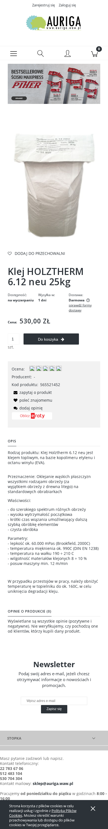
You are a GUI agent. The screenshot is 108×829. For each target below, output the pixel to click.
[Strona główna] (54, 23)
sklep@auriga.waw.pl (53, 783)
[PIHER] (54, 83)
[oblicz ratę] (32, 418)
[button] (13, 53)
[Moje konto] (67, 54)
